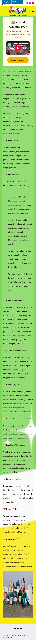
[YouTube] (33, 3)
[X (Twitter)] (18, 628)
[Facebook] (27, 3)
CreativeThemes (7, 637)
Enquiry (6, 2)
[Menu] (33, 11)
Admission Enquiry (18, 60)
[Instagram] (30, 3)
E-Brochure (17, 2)
